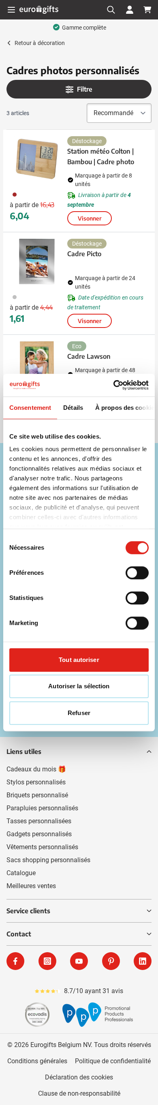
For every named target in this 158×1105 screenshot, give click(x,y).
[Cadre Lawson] (37, 364)
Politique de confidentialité (113, 1061)
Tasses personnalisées (38, 821)
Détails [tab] (73, 407)
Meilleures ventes (31, 886)
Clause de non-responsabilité (79, 1093)
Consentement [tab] (30, 407)
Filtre (84, 89)
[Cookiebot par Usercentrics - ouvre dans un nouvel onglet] (114, 385)
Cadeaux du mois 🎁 (36, 769)
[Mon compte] (130, 10)
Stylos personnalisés (36, 782)
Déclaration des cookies (79, 1077)
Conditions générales (37, 1061)
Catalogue (21, 873)
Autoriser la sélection (78, 686)
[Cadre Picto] (37, 261)
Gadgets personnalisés (39, 834)
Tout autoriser (79, 659)
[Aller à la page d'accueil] (38, 9)
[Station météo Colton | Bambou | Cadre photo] (37, 159)
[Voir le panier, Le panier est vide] (147, 10)
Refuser (79, 712)
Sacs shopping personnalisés (48, 860)
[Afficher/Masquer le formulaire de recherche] (111, 10)
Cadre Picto (84, 254)
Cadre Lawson (89, 356)
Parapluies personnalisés (42, 808)
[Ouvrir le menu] (11, 10)
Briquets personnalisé (37, 795)
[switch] (137, 572)
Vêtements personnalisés (42, 847)
